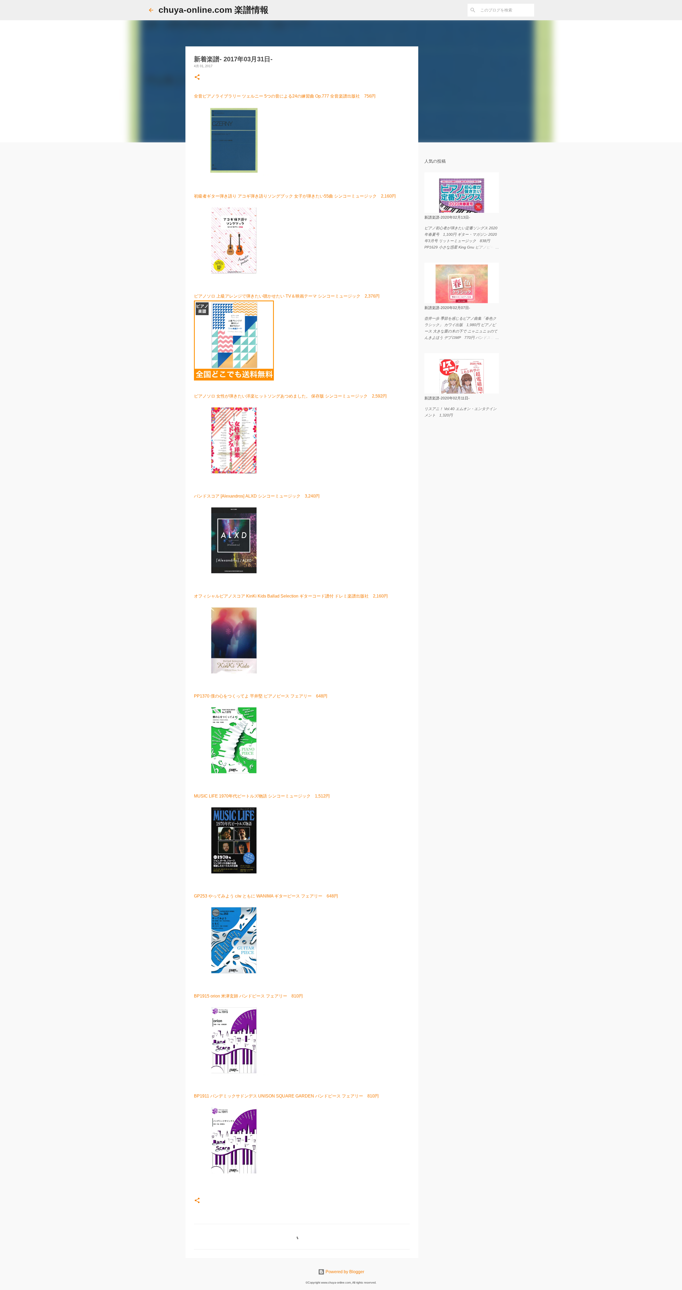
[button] (197, 77)
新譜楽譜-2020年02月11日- (447, 398)
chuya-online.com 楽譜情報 (214, 10)
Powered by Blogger (344, 1271)
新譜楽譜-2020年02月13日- (447, 217)
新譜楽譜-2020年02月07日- (447, 308)
